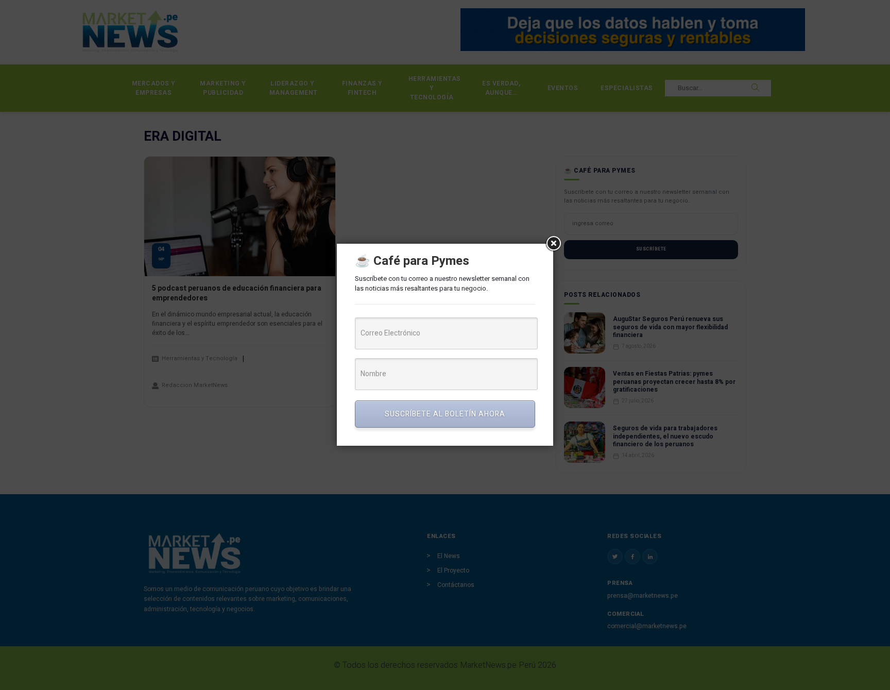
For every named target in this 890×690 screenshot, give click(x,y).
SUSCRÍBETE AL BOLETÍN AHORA (445, 414)
